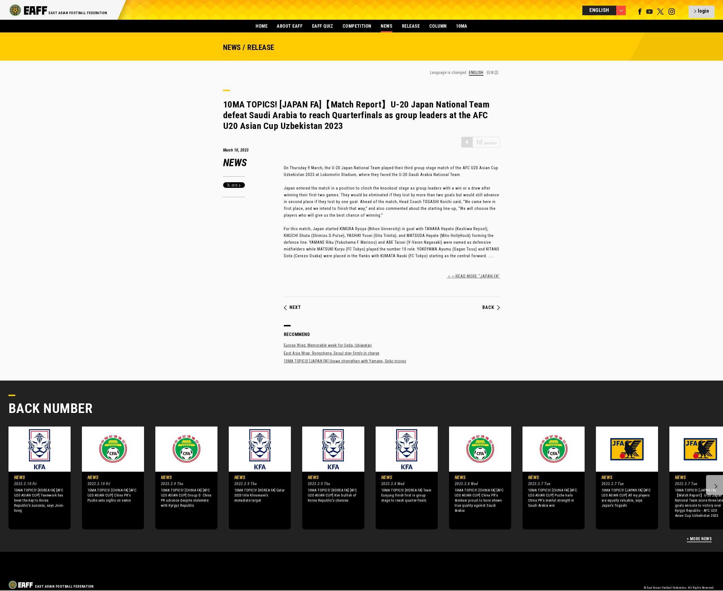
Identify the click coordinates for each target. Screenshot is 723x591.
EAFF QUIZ (322, 26)
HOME (261, 26)
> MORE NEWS (699, 539)
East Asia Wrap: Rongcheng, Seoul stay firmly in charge (332, 353)
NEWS (386, 26)
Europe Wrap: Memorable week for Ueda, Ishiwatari (328, 345)
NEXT (295, 307)
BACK (488, 307)
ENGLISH (476, 73)
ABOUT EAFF (289, 26)
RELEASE (411, 26)
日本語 (492, 72)
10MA (461, 26)
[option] (35, 478)
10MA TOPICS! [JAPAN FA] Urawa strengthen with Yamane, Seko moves (345, 361)
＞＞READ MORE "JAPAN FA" (473, 276)
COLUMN (438, 26)
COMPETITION (357, 26)
